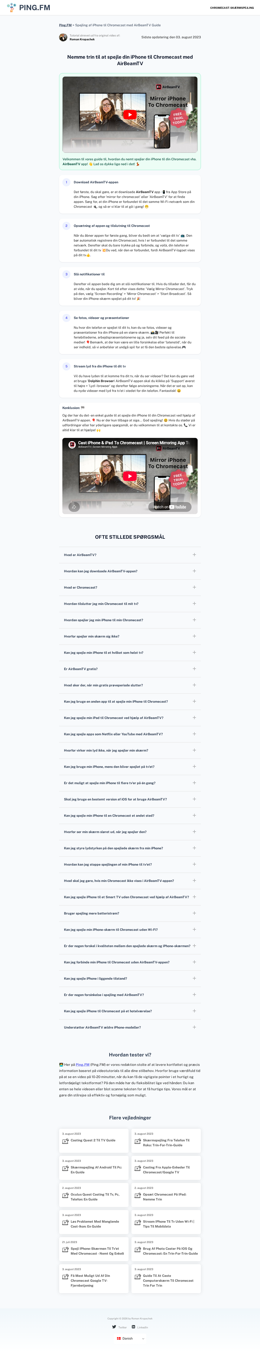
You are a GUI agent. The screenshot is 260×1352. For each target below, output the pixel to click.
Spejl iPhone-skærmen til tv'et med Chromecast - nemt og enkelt (97, 1251)
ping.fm (34, 7)
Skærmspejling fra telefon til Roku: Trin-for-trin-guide (166, 1142)
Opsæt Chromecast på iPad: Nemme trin (164, 1197)
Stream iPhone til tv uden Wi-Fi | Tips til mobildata (168, 1224)
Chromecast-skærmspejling (232, 7)
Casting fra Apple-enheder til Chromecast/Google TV (166, 1169)
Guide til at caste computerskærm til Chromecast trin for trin (168, 1280)
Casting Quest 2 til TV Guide (93, 1140)
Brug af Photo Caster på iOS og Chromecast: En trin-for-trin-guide (170, 1251)
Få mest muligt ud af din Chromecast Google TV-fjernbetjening (90, 1280)
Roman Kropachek (82, 39)
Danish (127, 1338)
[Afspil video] (130, 115)
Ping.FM (83, 1065)
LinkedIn (142, 1327)
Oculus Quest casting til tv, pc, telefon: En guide (95, 1197)
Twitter (122, 1327)
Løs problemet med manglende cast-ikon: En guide (95, 1224)
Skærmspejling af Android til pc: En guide (96, 1169)
